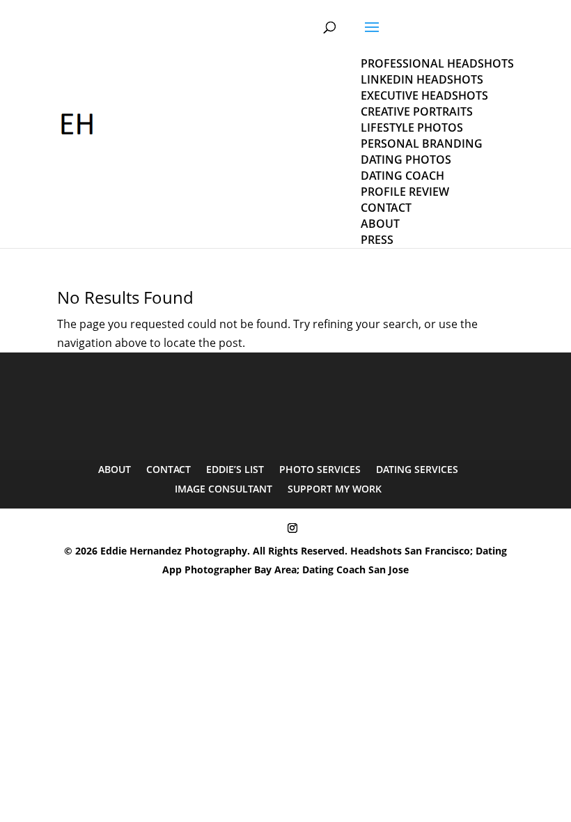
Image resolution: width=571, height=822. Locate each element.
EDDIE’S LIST (235, 469)
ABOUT (114, 469)
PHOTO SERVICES (320, 469)
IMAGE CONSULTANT (223, 488)
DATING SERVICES (417, 469)
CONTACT (168, 469)
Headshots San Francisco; (413, 550)
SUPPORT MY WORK (335, 488)
